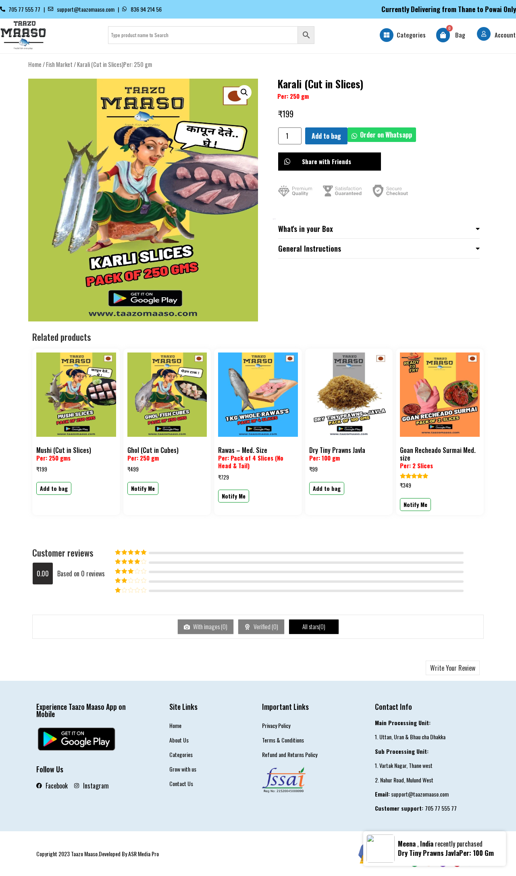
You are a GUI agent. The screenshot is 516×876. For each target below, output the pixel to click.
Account (505, 34)
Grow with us (182, 769)
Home (35, 64)
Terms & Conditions (283, 740)
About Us (179, 740)
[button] (244, 92)
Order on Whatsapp (386, 135)
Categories (411, 34)
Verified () (265, 626)
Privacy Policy (276, 725)
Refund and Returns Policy (289, 754)
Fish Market (59, 64)
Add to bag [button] (54, 488)
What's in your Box (305, 228)
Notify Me (143, 488)
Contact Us (181, 783)
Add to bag (326, 136)
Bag (460, 34)
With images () (209, 626)
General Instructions (309, 248)
